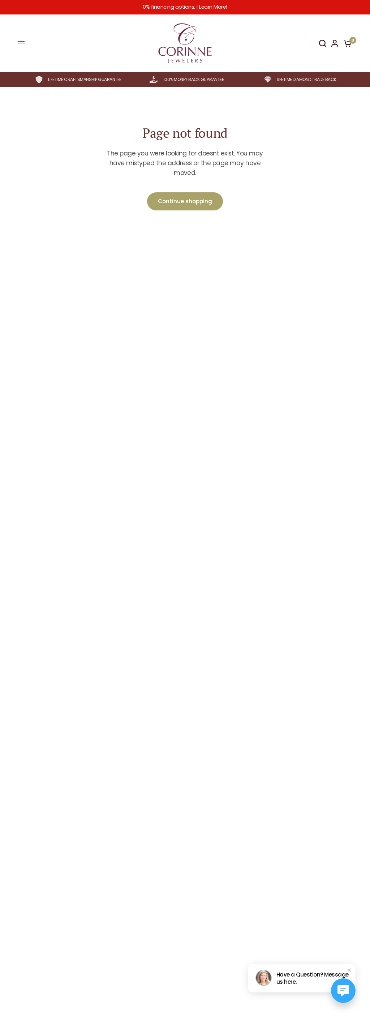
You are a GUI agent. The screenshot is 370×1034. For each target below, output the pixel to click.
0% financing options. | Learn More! (185, 6)
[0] (346, 43)
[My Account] (335, 43)
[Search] (323, 43)
